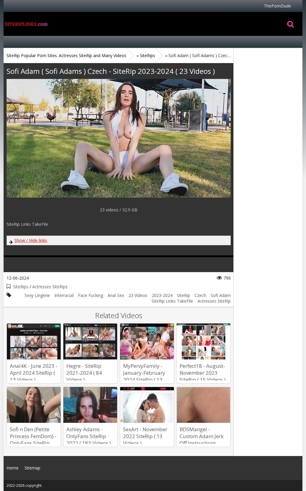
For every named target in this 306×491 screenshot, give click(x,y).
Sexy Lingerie (37, 295)
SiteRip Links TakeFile (172, 301)
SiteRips (20, 286)
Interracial (64, 295)
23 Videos (137, 295)
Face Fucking (90, 295)
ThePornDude (277, 6)
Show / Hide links (30, 240)
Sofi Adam (221, 295)
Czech (200, 295)
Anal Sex (116, 295)
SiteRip (183, 295)
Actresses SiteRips (50, 286)
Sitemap (32, 468)
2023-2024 (162, 295)
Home (26, 24)
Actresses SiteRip (214, 301)
